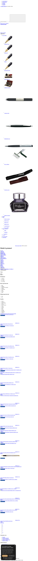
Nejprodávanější (2, 313)
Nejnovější (7, 313)
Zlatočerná (3, 289)
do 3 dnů (3, 279)
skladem (3, 278)
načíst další (2, 522)
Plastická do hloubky (5, 287)
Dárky (21, 245)
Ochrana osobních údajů (6, 539)
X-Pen (3, 312)
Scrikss (3, 309)
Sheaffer (3, 310)
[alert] (8, 552)
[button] (8, 557)
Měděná (3, 286)
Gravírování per (4, 1)
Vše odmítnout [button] (11, 555)
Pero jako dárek (4, 236)
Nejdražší (14, 313)
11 (2, 532)
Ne (2, 297)
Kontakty (3, 4)
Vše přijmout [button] (5, 555)
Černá (2, 291)
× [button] (14, 545)
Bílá (2, 285)
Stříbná (3, 288)
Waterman (3, 311)
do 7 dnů (3, 280)
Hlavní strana (17, 245)
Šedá (2, 292)
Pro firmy (3, 3)
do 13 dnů (3, 281)
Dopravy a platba (5, 540)
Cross (2, 301)
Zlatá (2, 290)
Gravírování (4, 237)
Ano (2, 296)
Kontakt (3, 537)
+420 (3, 6)
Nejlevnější (11, 313)
